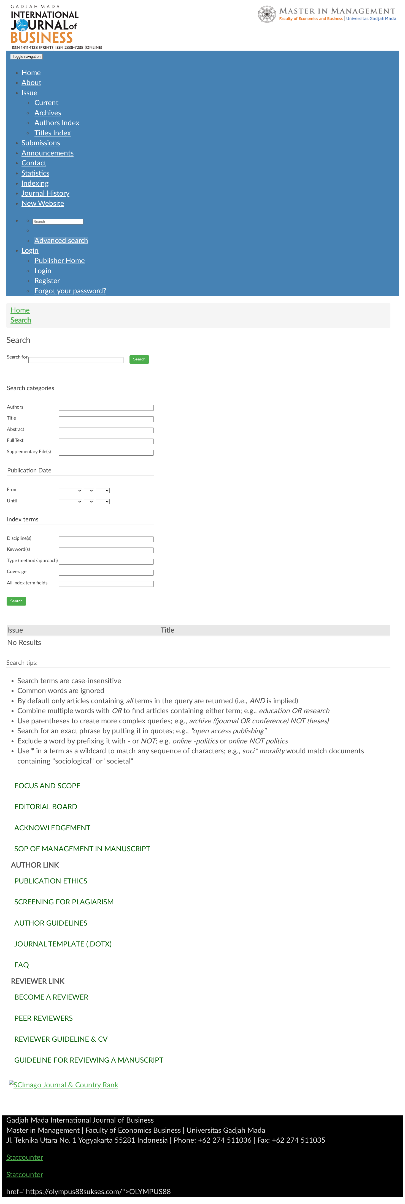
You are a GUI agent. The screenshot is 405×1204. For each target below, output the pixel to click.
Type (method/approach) (32, 560)
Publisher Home (59, 260)
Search (20, 320)
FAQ (21, 965)
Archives (47, 113)
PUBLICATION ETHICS (50, 881)
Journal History (45, 193)
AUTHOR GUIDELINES (50, 923)
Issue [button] (29, 93)
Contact (33, 163)
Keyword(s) (18, 549)
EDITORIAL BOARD (45, 807)
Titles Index (52, 133)
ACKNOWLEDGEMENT (52, 828)
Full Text (15, 440)
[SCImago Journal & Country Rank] (202, 1085)
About (31, 82)
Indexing (35, 183)
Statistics (35, 173)
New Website (42, 203)
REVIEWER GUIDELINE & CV (61, 1039)
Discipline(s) (19, 538)
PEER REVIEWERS (43, 1018)
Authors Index (56, 123)
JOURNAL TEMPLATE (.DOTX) (63, 944)
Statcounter (24, 1157)
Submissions (40, 143)
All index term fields (27, 583)
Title (11, 418)
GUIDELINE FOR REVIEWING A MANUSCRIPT (88, 1060)
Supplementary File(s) (29, 451)
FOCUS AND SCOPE (47, 786)
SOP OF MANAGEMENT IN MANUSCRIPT (82, 849)
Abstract (15, 429)
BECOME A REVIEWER (51, 997)
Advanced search (61, 240)
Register (47, 280)
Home (31, 72)
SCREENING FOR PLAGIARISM (64, 902)
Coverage (16, 571)
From (12, 489)
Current (46, 102)
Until (12, 501)
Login (30, 250)
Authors (15, 407)
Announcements (47, 153)
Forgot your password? (70, 291)
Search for (17, 357)
